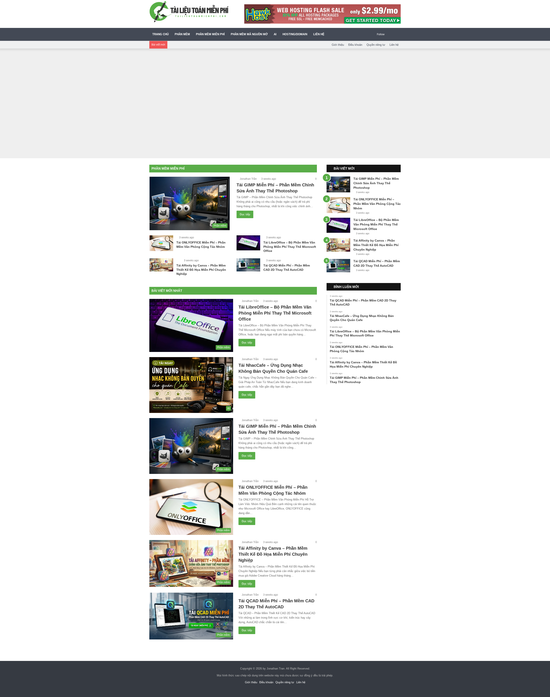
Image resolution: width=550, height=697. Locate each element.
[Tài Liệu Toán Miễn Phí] (189, 12)
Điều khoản (355, 44)
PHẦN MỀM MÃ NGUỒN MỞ (249, 34)
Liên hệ (394, 44)
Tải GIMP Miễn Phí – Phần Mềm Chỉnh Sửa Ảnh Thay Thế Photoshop (376, 183)
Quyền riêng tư (376, 44)
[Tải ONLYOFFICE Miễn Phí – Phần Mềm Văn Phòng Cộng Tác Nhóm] (161, 243)
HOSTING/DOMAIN (295, 34)
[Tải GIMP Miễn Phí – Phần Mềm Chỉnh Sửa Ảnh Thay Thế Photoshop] (338, 184)
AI (275, 34)
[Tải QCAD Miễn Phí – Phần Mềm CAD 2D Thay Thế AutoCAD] (248, 264)
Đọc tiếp (245, 214)
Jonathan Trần (248, 178)
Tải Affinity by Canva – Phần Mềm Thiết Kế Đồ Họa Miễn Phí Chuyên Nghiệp (201, 269)
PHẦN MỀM (182, 34)
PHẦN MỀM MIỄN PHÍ (210, 34)
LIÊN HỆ (318, 34)
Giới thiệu (338, 44)
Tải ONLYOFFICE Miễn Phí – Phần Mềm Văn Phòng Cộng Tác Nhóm (377, 204)
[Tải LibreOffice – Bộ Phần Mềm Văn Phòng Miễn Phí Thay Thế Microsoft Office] (248, 242)
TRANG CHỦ (160, 34)
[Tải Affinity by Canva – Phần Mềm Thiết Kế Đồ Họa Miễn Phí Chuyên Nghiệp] (161, 264)
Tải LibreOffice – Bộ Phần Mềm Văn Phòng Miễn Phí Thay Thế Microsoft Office (289, 247)
